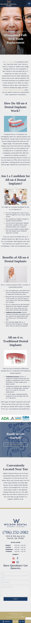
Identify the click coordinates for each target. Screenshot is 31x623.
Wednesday (9, 549)
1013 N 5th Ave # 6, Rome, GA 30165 (15, 537)
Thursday (8, 551)
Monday (8, 545)
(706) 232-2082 (15, 532)
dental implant (9, 62)
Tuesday (8, 547)
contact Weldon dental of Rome (13, 90)
